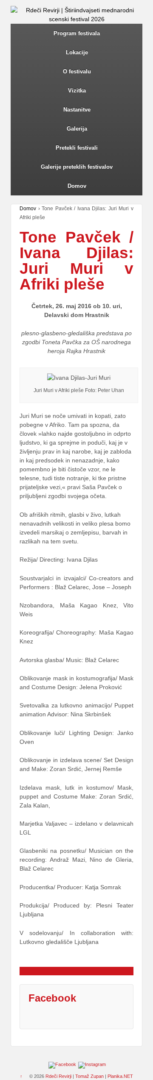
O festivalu (77, 71)
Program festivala (77, 33)
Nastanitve (77, 109)
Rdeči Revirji (58, 1076)
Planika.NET (120, 1076)
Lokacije (77, 52)
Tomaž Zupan (89, 1076)
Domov (77, 186)
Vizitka (77, 90)
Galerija (77, 128)
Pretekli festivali (77, 148)
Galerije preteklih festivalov (77, 167)
